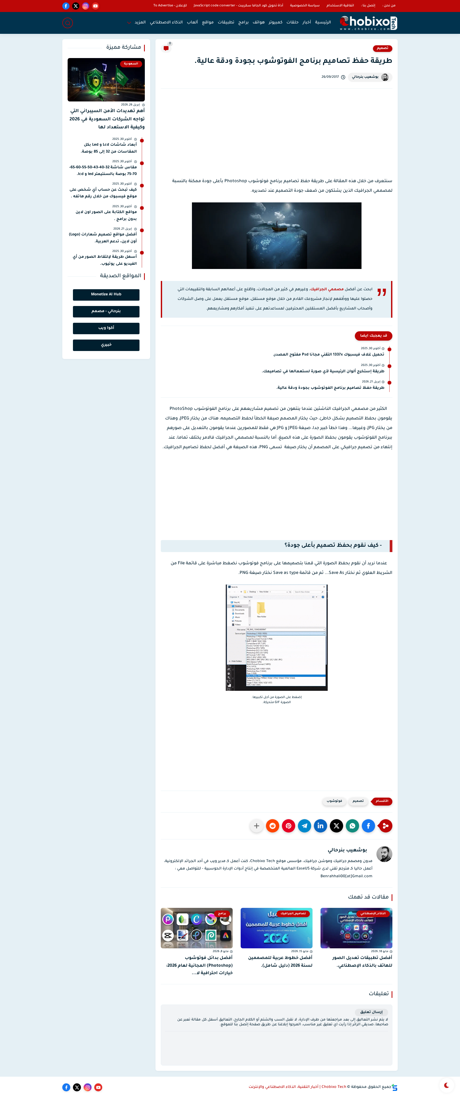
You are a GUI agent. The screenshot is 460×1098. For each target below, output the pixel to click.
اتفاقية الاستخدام (340, 6)
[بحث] (67, 23)
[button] (368, 825)
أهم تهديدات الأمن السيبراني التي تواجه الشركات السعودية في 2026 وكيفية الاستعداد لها (107, 119)
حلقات (292, 23)
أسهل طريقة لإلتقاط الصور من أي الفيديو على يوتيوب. (105, 260)
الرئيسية (323, 23)
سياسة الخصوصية (305, 6)
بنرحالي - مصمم (106, 311)
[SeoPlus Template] (394, 1087)
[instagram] (85, 6)
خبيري (106, 345)
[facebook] (65, 6)
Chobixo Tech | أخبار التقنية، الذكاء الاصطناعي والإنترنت (297, 1087)
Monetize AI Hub (106, 295)
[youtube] (95, 6)
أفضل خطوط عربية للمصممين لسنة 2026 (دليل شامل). (280, 962)
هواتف (259, 23)
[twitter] (75, 6)
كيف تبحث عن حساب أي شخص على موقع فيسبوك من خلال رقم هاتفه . (103, 193)
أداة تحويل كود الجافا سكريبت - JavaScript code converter (238, 6)
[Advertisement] (276, 138)
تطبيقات (226, 23)
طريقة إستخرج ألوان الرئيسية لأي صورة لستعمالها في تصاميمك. (323, 372)
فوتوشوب (334, 801)
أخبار (307, 23)
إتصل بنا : (368, 6)
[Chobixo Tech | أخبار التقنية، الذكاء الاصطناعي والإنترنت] (368, 23)
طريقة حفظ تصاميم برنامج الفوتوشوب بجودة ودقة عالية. (330, 388)
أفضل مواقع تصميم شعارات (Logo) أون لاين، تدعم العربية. (103, 238)
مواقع (208, 23)
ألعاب (192, 23)
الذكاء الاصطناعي (166, 23)
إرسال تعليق (371, 1012)
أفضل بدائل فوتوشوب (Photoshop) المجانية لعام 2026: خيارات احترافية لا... (199, 966)
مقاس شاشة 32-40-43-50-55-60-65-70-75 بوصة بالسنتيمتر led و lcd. (103, 171)
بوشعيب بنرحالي (365, 77)
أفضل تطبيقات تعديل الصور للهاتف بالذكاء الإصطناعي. (362, 962)
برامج (243, 23)
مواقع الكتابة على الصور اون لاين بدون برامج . (106, 216)
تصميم (382, 48)
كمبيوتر (275, 23)
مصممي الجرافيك (327, 290)
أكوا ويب (106, 328)
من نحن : (389, 6)
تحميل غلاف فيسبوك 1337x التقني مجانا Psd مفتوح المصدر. (328, 355)
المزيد (140, 23)
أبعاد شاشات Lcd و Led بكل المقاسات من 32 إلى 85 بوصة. (109, 148)
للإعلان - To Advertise (170, 6)
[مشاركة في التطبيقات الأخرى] (256, 825)
